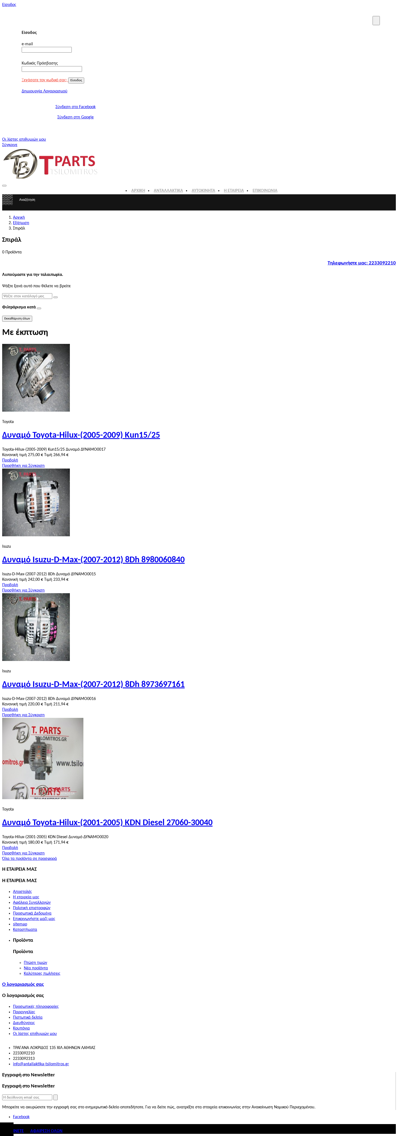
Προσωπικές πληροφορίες (36, 1007)
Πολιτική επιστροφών (31, 908)
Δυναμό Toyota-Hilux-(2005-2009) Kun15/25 (81, 435)
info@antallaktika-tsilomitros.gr (41, 1064)
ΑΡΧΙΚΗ (138, 191)
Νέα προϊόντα (36, 968)
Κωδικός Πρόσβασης (40, 63)
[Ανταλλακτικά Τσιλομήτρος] (51, 179)
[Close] (376, 20)
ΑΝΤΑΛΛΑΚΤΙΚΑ (168, 191)
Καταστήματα (25, 930)
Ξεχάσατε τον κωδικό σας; (45, 80)
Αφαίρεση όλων (46, 1131)
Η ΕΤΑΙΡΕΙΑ (234, 191)
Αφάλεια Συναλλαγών (32, 903)
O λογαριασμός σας (23, 984)
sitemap (20, 924)
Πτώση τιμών (35, 963)
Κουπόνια (21, 1028)
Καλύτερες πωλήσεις (42, 974)
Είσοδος (9, 5)
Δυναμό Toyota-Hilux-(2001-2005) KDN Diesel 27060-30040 (107, 823)
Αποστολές (22, 892)
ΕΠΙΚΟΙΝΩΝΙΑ (265, 191)
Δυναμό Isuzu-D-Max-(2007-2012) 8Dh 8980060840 (93, 560)
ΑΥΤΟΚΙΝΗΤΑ (203, 191)
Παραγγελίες (24, 1012)
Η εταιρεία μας (26, 897)
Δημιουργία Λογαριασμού (44, 91)
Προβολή (10, 460)
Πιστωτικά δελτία (28, 1017)
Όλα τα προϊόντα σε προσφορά (29, 859)
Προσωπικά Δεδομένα (32, 913)
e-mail (27, 44)
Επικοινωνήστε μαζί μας (34, 919)
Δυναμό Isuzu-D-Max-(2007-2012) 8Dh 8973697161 (93, 684)
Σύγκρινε (9, 145)
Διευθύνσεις (24, 1023)
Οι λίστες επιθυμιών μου (24, 139)
